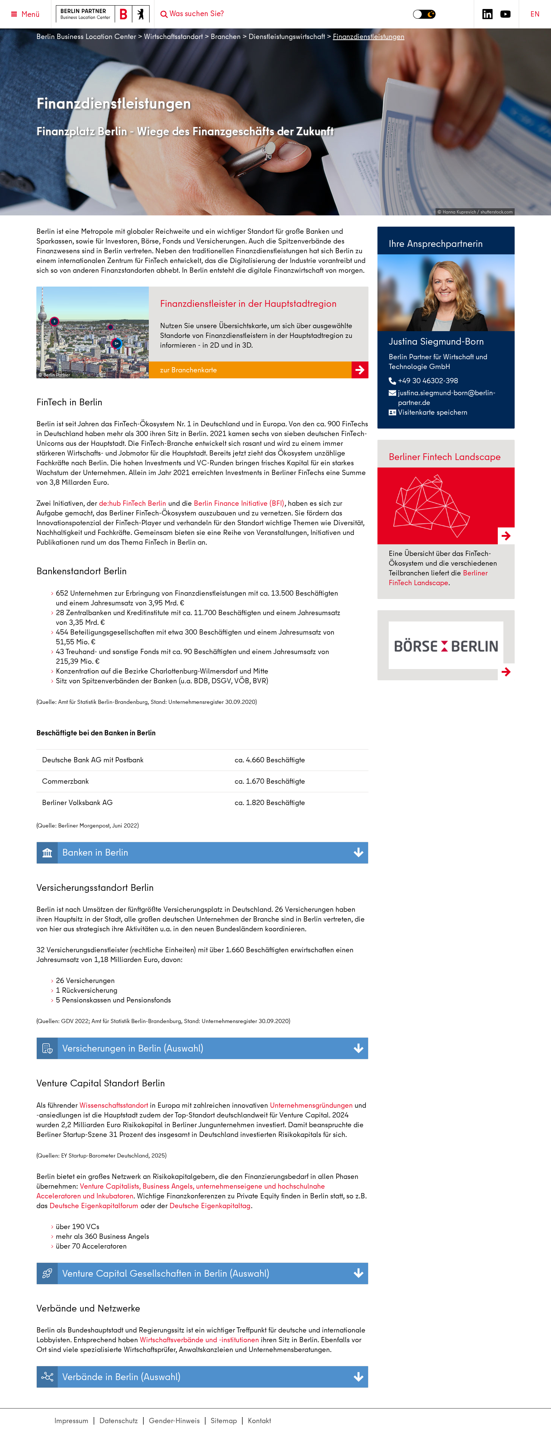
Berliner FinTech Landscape (438, 577)
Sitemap (224, 1420)
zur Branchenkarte (189, 370)
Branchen (226, 36)
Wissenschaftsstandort (113, 1105)
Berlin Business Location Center (86, 36)
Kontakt (259, 1420)
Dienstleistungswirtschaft (287, 36)
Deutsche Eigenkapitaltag (209, 1205)
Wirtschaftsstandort (173, 36)
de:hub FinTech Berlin (132, 503)
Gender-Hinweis (174, 1420)
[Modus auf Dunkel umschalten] (424, 14)
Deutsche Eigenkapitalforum (93, 1205)
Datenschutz (118, 1420)
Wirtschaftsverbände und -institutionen (199, 1339)
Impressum (71, 1420)
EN (535, 14)
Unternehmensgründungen (311, 1105)
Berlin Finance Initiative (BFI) (239, 503)
